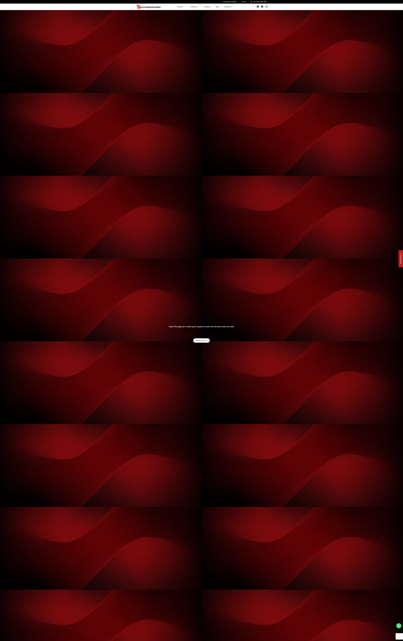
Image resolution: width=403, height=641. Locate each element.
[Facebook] (262, 7)
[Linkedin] (258, 7)
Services (180, 7)
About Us (208, 7)
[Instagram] (266, 7)
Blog (217, 7)
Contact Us (227, 7)
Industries (193, 7)
